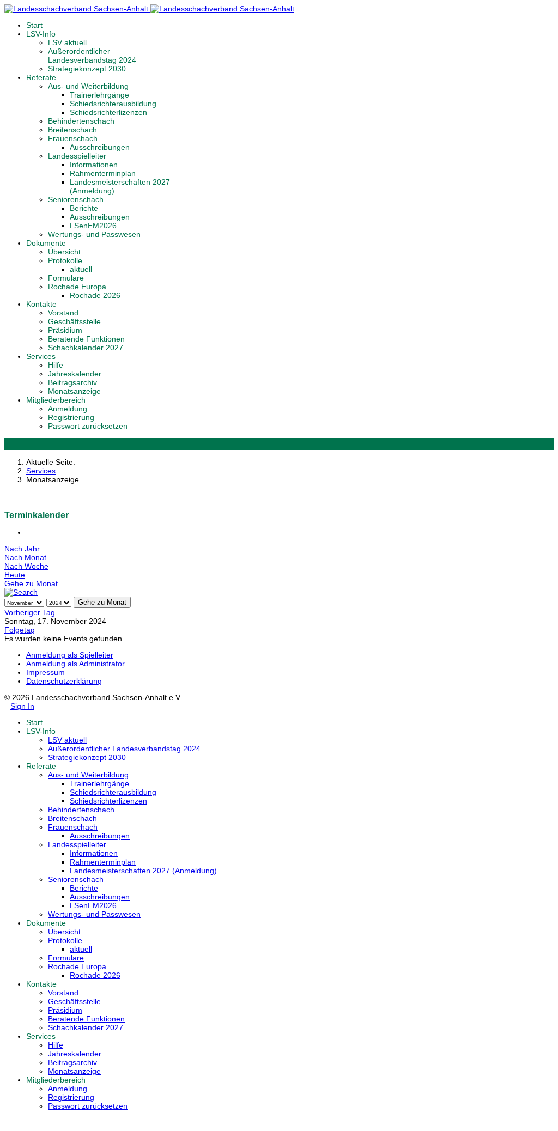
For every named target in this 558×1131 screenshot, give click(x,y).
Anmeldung (67, 408)
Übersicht (64, 251)
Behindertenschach (81, 121)
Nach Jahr (22, 548)
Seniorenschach (76, 199)
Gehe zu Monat (31, 583)
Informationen (94, 164)
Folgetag (19, 629)
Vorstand (63, 312)
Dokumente (46, 243)
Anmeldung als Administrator (75, 663)
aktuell (81, 269)
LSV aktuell (67, 42)
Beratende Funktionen (86, 339)
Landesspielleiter (77, 155)
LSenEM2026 (93, 225)
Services (41, 356)
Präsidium (65, 330)
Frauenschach (73, 138)
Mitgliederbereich (56, 400)
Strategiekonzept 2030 (87, 68)
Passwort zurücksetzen (88, 426)
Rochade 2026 (95, 295)
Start (34, 25)
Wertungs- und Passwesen (94, 234)
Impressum (45, 672)
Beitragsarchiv (72, 382)
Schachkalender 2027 (85, 347)
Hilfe (55, 365)
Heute (14, 574)
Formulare (66, 277)
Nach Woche (26, 566)
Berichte (84, 208)
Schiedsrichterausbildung (113, 103)
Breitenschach (72, 129)
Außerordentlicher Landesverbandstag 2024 (92, 55)
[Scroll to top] (7, 1122)
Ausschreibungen (100, 147)
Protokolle (65, 260)
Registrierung (71, 417)
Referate (41, 77)
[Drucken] (29, 532)
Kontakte (41, 304)
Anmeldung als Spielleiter (69, 654)
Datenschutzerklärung (64, 681)
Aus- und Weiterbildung (88, 86)
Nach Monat (25, 557)
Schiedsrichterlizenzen (108, 112)
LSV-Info (41, 33)
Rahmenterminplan (103, 173)
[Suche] (21, 592)
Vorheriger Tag (29, 612)
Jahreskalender (74, 373)
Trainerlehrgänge (99, 94)
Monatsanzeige (74, 391)
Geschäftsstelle (74, 321)
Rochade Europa (77, 286)
